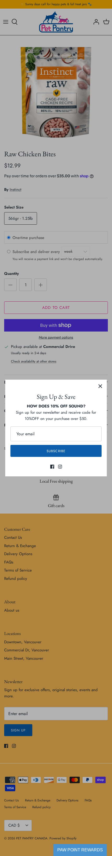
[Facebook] (52, 467)
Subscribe (56, 451)
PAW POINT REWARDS (80, 850)
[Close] (100, 386)
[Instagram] (60, 467)
